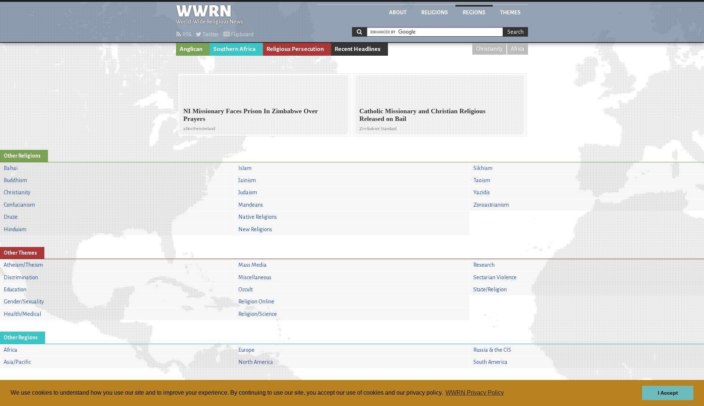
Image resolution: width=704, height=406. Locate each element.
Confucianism (19, 205)
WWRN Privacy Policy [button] (474, 393)
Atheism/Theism (23, 265)
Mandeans (250, 205)
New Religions (255, 229)
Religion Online (256, 301)
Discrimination (21, 277)
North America (255, 362)
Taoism (481, 180)
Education (15, 289)
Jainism (247, 180)
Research (484, 265)
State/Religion (490, 289)
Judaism (247, 192)
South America (490, 362)
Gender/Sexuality (24, 301)
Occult (245, 289)
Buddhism (15, 180)
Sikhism (482, 168)
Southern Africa (234, 49)
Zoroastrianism (491, 205)
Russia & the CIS (492, 350)
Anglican (191, 49)
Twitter (210, 34)
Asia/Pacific (17, 362)
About (398, 12)
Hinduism (15, 229)
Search (515, 32)
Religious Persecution (295, 49)
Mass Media (252, 265)
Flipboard (241, 34)
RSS (186, 34)
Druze (11, 217)
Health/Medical (22, 314)
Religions (434, 12)
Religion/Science (257, 314)
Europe (246, 350)
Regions (474, 12)
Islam (245, 168)
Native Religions (257, 217)
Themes (510, 12)
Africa (517, 49)
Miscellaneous (254, 277)
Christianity (489, 49)
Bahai (11, 168)
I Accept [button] (668, 393)
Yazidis (481, 192)
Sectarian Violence (495, 277)
